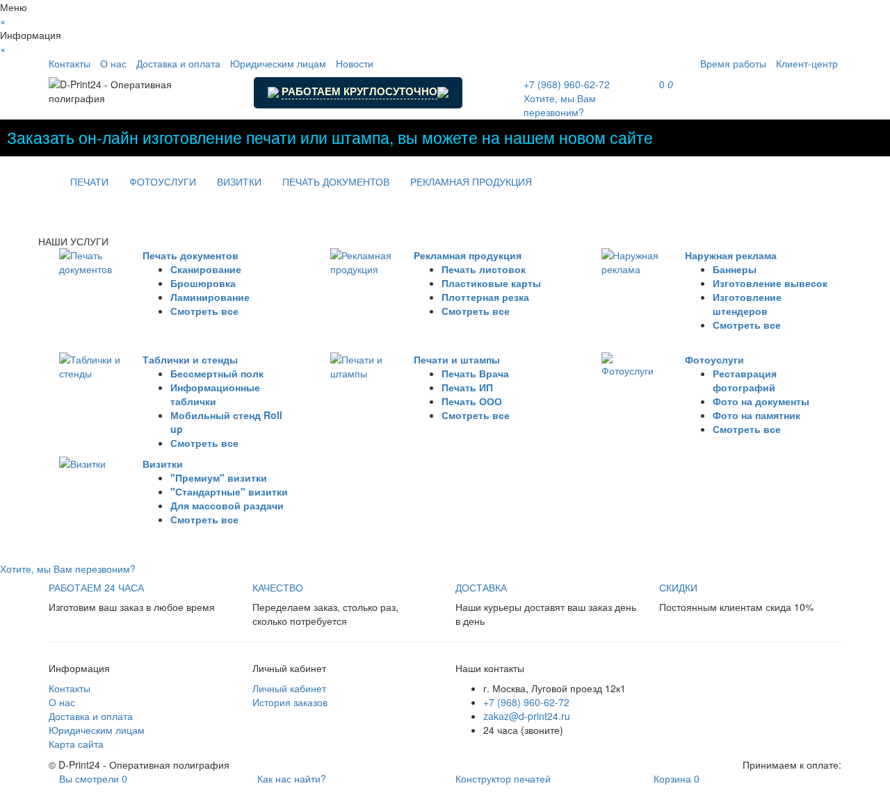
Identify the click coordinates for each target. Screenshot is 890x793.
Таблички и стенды (190, 359)
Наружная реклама (731, 255)
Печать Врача (475, 373)
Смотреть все (204, 311)
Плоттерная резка (485, 297)
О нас (113, 63)
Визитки (163, 464)
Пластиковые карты (491, 283)
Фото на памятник (756, 415)
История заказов (289, 702)
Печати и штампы (457, 359)
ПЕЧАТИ (89, 181)
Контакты (69, 63)
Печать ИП (467, 387)
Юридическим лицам (278, 63)
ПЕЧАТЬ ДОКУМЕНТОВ (335, 181)
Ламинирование (210, 297)
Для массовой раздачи (227, 505)
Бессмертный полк (217, 373)
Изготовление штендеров (747, 304)
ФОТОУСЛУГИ (162, 181)
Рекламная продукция (467, 255)
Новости (354, 63)
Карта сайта (76, 744)
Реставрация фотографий (745, 380)
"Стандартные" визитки (229, 491)
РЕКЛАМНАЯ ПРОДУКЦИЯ (471, 181)
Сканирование (205, 269)
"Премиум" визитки (218, 477)
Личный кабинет (289, 688)
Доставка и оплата (178, 63)
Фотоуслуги (714, 359)
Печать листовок (484, 269)
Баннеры (734, 269)
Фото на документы (761, 401)
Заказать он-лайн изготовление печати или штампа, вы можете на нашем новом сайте (330, 137)
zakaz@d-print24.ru (526, 716)
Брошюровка (203, 283)
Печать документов (190, 255)
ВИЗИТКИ (239, 181)
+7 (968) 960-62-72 (526, 702)
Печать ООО (472, 401)
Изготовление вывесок (770, 283)
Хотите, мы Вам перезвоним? (560, 105)
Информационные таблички (215, 394)
